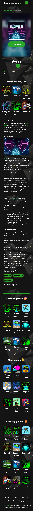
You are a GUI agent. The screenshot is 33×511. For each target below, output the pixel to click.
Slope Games (8, 280)
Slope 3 (6, 158)
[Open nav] (27, 3)
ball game (16, 198)
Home (4, 10)
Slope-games (12, 3)
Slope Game (7, 505)
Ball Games (11, 10)
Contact (15, 497)
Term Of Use (24, 497)
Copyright (22, 501)
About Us (8, 497)
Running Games (18, 275)
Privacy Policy (12, 501)
